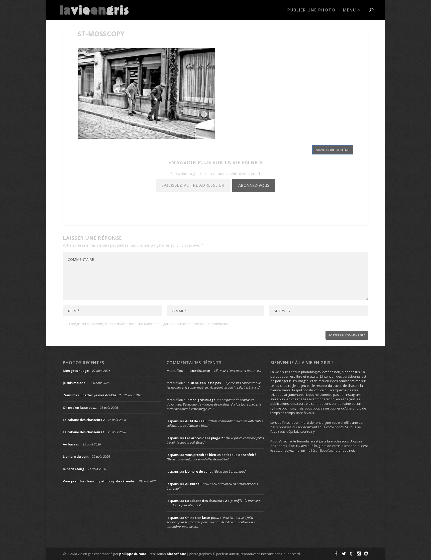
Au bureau (71, 444)
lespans (173, 421)
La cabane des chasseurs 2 (84, 420)
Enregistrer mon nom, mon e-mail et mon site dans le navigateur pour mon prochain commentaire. (149, 323)
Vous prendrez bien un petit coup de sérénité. (99, 481)
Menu (349, 10)
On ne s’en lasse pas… (80, 407)
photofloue (176, 554)
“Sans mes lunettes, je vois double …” (92, 395)
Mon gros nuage (76, 370)
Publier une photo (311, 10)
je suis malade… (75, 383)
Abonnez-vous (253, 185)
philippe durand (132, 554)
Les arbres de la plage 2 (204, 438)
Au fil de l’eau (196, 421)
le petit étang (73, 469)
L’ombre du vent (76, 456)
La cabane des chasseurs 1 (84, 432)
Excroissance (200, 370)
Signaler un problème (332, 150)
